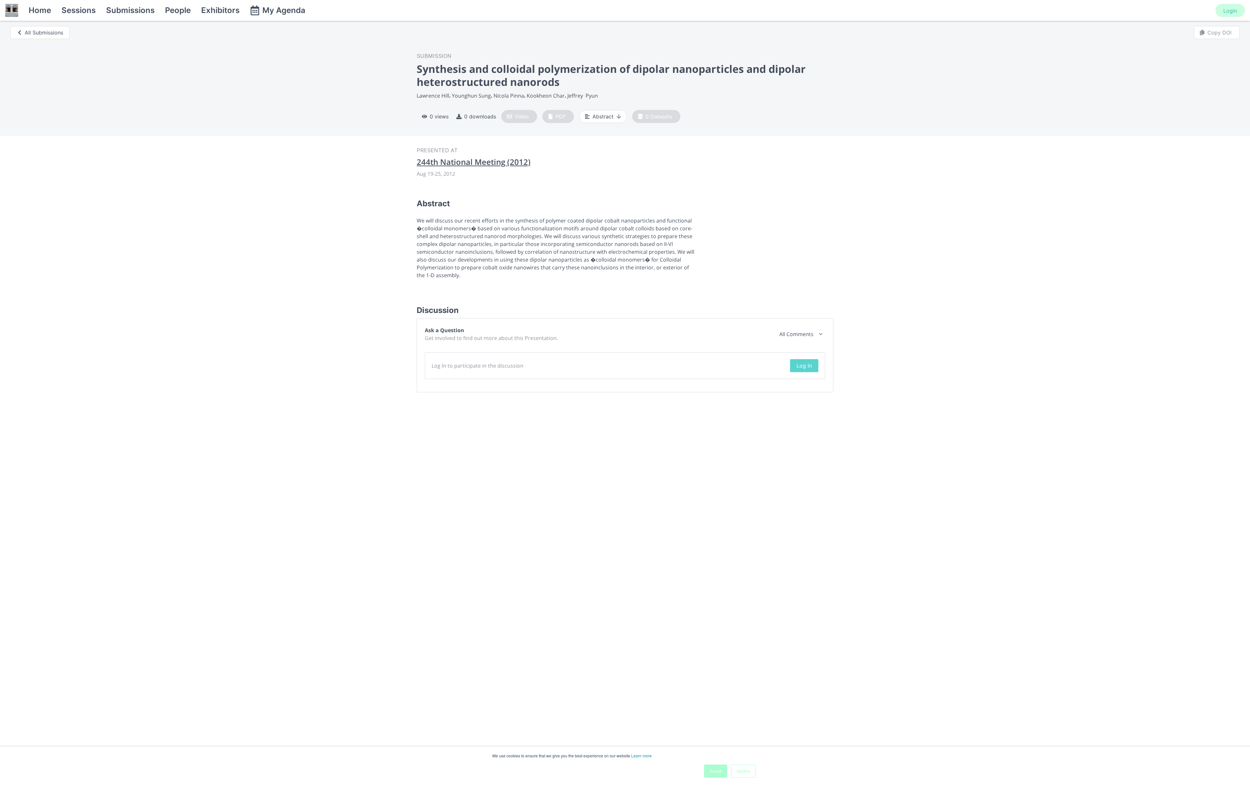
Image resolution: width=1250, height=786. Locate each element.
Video (522, 116)
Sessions (79, 10)
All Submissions (44, 32)
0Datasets (659, 116)
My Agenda (283, 10)
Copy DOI (1219, 32)
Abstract (603, 116)
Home (40, 10)
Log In (804, 365)
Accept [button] (716, 771)
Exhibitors (220, 10)
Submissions (130, 10)
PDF (561, 116)
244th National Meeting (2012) (474, 162)
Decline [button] (743, 771)
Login (1230, 10)
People (178, 10)
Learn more (641, 755)
